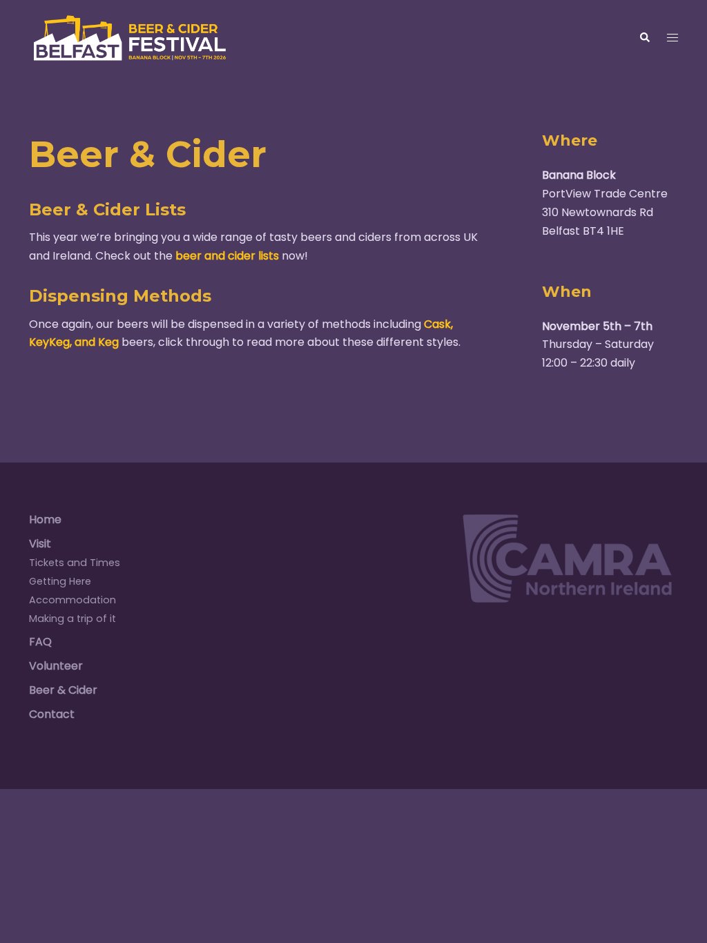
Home (45, 519)
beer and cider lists (227, 256)
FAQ (40, 642)
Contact (52, 714)
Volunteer (56, 666)
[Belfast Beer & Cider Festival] (130, 37)
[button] (644, 37)
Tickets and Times (74, 563)
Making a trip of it (72, 618)
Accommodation (72, 600)
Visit (40, 544)
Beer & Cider (63, 690)
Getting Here (60, 581)
